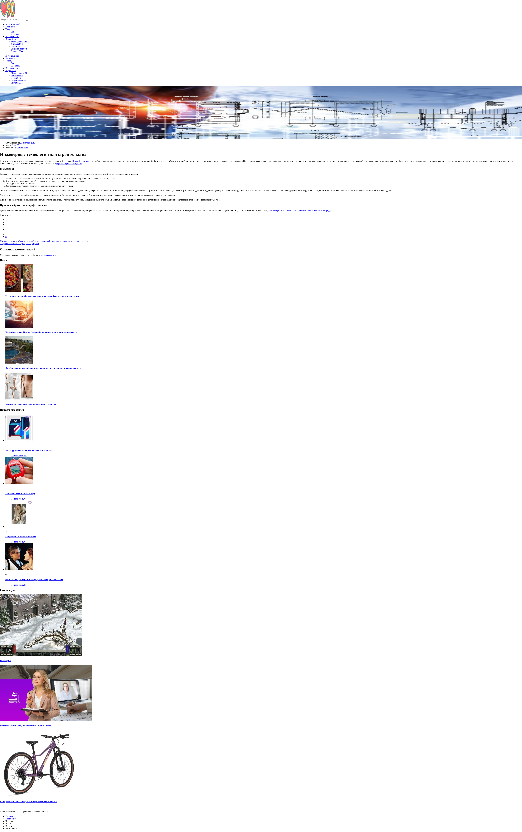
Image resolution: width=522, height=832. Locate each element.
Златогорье (5, 660)
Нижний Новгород (81, 161)
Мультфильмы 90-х (20, 41)
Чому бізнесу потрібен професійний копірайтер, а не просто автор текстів (41, 332)
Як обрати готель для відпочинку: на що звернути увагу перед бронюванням (43, 368)
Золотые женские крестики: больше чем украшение (30, 404)
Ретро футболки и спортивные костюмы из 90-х (28, 450)
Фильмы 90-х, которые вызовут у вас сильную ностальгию (34, 579)
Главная (9, 816)
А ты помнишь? (12, 24)
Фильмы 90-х (17, 44)
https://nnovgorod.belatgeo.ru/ (69, 163)
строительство (21, 148)
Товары (8, 29)
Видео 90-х (10, 39)
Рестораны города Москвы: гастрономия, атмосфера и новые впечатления (42, 296)
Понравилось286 (19, 455)
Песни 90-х (16, 46)
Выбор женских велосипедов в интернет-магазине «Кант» (28, 801)
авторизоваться (48, 255)
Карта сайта (10, 819)
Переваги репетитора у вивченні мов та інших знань (25, 725)
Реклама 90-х (17, 51)
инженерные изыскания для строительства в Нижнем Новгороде (300, 210)
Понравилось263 (19, 542)
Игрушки (15, 34)
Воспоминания (12, 36)
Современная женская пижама (20, 536)
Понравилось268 (19, 499)
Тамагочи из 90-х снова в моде (20, 493)
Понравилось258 (19, 585)
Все (12, 31)
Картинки (10, 27)
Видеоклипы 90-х (19, 49)
